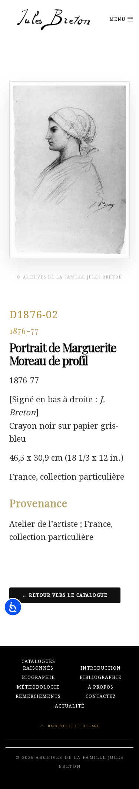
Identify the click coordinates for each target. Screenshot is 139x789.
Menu (118, 19)
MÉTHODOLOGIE (38, 687)
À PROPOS (100, 687)
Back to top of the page (73, 726)
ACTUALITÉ (70, 706)
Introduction (100, 668)
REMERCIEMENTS (38, 696)
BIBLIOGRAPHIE (101, 677)
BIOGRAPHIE (38, 677)
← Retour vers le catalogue (64, 595)
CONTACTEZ (101, 696)
